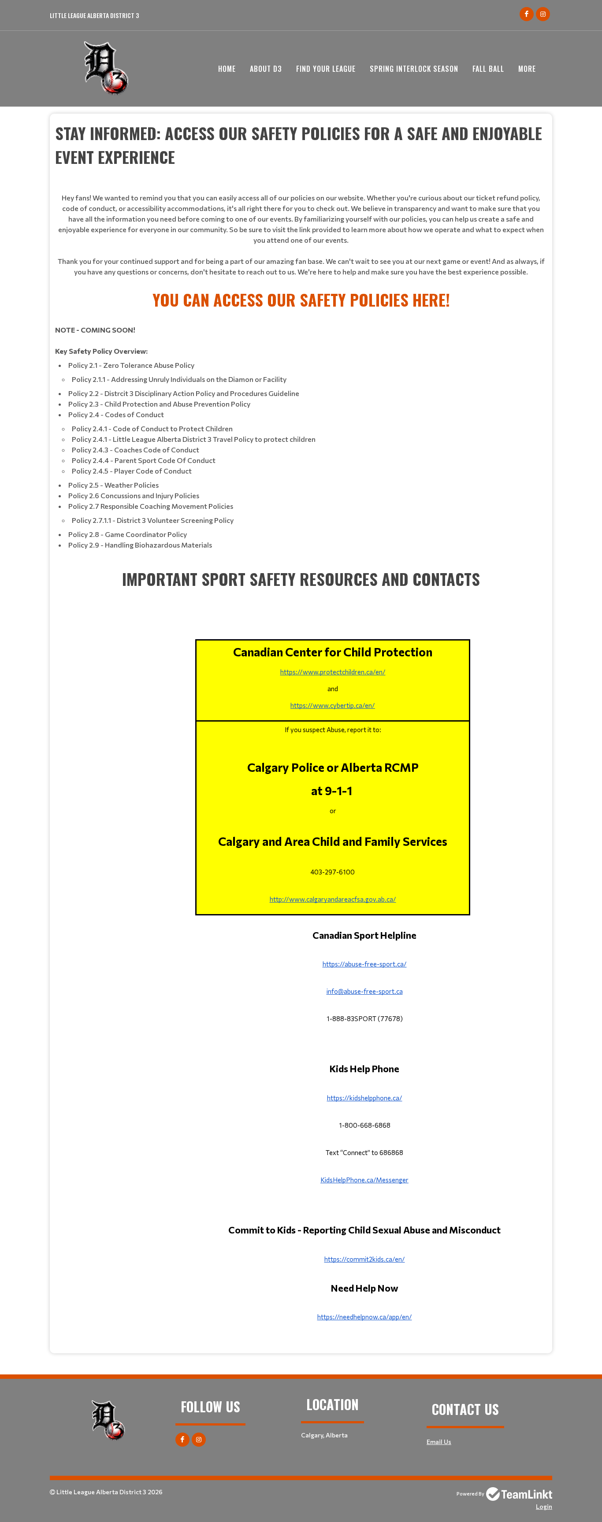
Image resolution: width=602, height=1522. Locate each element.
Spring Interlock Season (414, 68)
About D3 (266, 68)
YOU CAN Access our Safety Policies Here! (301, 299)
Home (227, 68)
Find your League (326, 68)
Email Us (439, 1441)
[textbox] (301, 204)
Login (544, 1506)
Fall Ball (488, 68)
